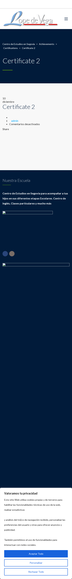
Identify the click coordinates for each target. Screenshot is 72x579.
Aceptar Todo (36, 553)
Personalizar (36, 562)
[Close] (68, 491)
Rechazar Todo (36, 571)
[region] (36, 533)
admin (14, 120)
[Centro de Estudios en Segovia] (30, 19)
